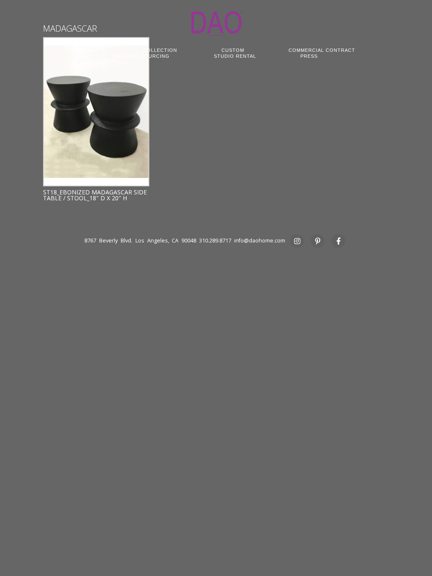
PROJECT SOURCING (142, 56)
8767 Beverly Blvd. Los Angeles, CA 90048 (140, 240)
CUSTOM (232, 50)
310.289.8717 (215, 240)
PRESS (309, 56)
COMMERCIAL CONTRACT (322, 50)
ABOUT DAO (83, 50)
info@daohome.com (259, 240)
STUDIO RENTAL (235, 56)
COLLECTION (160, 50)
